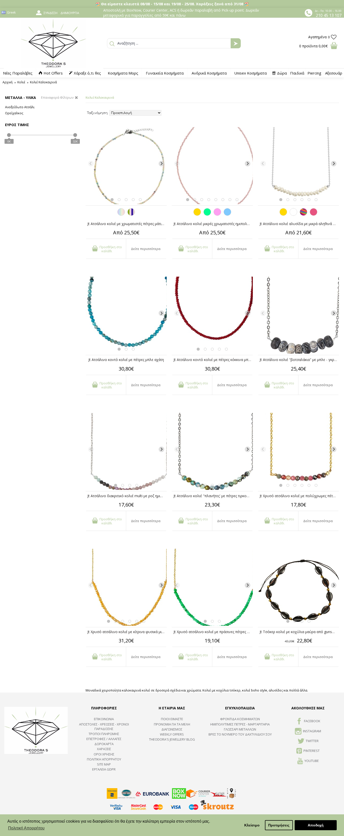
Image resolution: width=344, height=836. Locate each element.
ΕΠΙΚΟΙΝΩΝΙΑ (104, 719)
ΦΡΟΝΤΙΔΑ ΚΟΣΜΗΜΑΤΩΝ (240, 719)
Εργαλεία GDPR (104, 769)
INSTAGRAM (312, 731)
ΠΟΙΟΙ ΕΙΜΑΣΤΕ (172, 719)
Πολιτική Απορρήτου (104, 759)
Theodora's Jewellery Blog (172, 739)
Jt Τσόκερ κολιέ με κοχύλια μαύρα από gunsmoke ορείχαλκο (299, 631)
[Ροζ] (217, 214)
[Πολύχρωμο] (303, 214)
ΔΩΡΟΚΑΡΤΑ (104, 744)
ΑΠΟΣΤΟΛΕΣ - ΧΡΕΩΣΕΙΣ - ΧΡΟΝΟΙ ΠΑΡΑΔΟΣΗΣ (104, 726)
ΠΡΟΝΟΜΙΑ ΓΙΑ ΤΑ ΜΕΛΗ (172, 724)
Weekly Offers (172, 734)
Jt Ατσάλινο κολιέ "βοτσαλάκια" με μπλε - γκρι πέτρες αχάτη (299, 359)
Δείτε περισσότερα (145, 248)
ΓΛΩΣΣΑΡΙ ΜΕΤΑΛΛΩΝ (240, 729)
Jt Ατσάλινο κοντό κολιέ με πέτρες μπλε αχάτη (126, 359)
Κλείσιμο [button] (252, 825)
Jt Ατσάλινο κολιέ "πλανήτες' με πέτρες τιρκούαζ (213, 495)
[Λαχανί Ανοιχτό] (207, 214)
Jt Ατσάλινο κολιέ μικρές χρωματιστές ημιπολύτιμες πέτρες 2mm (213, 223)
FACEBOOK (312, 721)
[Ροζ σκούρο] (313, 214)
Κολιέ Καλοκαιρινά (43, 82)
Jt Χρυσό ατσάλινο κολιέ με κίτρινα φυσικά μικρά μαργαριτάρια (127, 631)
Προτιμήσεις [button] (278, 825)
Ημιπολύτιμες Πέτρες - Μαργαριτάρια (240, 724)
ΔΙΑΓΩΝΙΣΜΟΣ (171, 729)
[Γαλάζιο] (227, 214)
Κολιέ (21, 82)
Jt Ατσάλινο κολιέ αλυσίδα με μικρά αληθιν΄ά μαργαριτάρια (299, 223)
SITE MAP (104, 764)
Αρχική (8, 82)
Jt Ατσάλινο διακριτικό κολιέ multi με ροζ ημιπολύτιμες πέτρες (127, 495)
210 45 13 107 (328, 15)
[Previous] (91, 163)
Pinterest (311, 751)
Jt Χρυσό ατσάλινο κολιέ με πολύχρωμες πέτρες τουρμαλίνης (299, 495)
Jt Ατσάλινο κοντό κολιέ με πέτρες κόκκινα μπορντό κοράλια (213, 359)
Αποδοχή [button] (316, 825)
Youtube (311, 760)
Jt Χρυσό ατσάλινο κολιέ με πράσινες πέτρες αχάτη (213, 631)
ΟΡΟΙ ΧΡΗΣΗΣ (104, 754)
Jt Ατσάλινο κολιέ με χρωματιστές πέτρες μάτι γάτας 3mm (127, 223)
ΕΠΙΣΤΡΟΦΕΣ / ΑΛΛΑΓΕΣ (103, 739)
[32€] (75, 135)
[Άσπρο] (293, 214)
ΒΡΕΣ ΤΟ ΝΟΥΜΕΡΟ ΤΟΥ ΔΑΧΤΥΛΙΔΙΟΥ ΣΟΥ (240, 734)
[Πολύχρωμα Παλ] (121, 214)
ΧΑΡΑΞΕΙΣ (104, 749)
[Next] (161, 163)
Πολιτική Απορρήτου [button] (26, 828)
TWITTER (312, 741)
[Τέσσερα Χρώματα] (131, 214)
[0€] (9, 135)
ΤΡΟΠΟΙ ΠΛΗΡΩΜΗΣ (104, 734)
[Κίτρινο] (197, 214)
